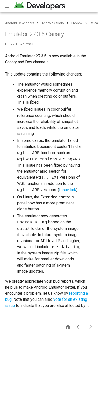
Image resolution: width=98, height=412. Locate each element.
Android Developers (19, 23)
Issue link (67, 189)
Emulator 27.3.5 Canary (34, 34)
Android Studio (53, 23)
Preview (76, 23)
